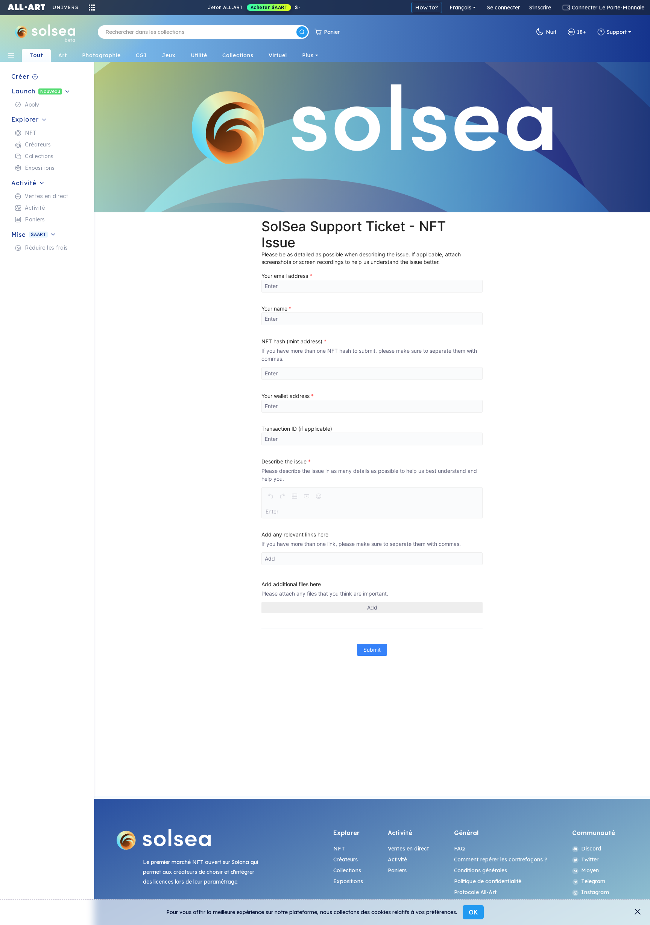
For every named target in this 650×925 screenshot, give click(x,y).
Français (460, 7)
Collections (347, 870)
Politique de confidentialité (488, 881)
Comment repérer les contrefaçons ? (501, 859)
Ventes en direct (408, 848)
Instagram (595, 892)
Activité (397, 859)
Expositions (348, 881)
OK (473, 912)
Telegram (593, 881)
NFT (339, 848)
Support (617, 32)
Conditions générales (480, 870)
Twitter (589, 859)
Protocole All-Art (475, 892)
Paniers (397, 870)
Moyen (590, 870)
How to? (426, 7)
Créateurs (345, 859)
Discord (591, 848)
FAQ (459, 848)
